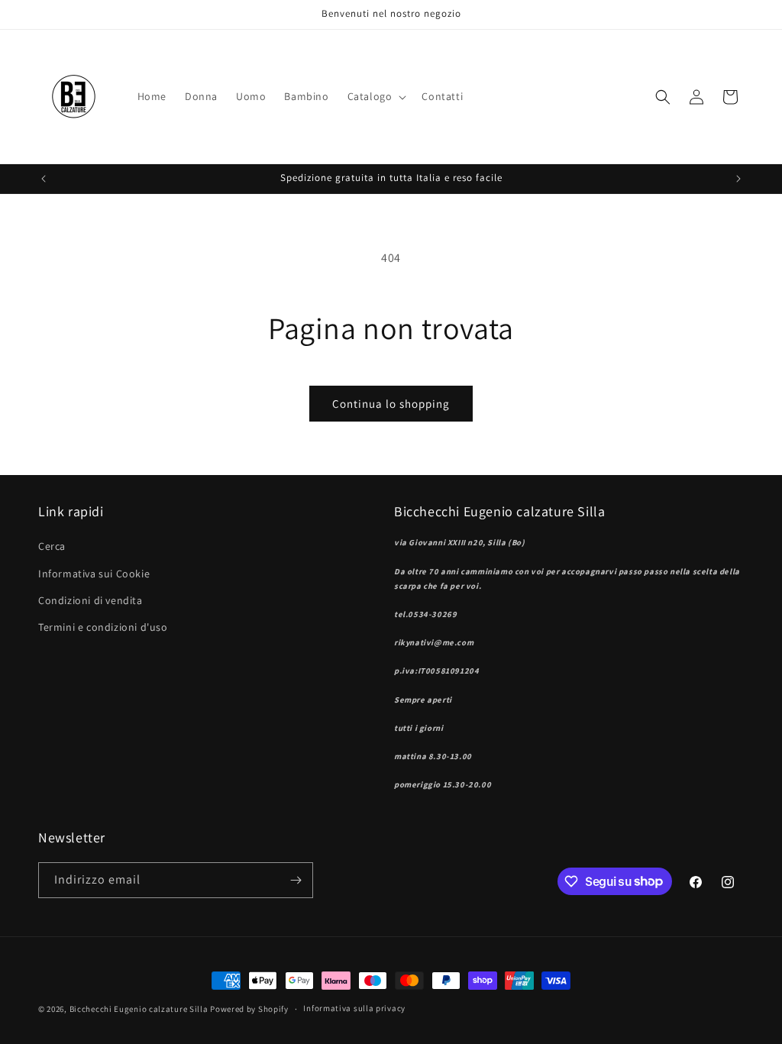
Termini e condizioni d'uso (103, 627)
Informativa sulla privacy (354, 1008)
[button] (375, 96)
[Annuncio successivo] (738, 178)
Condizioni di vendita (90, 600)
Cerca (52, 546)
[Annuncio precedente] (43, 178)
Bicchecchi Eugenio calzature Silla (140, 1009)
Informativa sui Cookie (94, 573)
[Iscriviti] (295, 880)
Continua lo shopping (391, 403)
